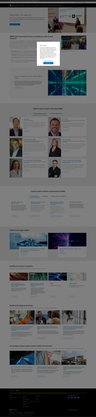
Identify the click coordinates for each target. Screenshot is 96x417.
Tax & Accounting (26, 399)
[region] (48, 54)
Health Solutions (28, 5)
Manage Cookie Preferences (48, 60)
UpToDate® (14, 216)
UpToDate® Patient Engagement (56, 216)
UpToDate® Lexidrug (35, 216)
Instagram (72, 397)
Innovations (60, 5)
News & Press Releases (14, 397)
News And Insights (36, 5)
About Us (11, 395)
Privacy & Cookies (19, 412)
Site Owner (37, 401)
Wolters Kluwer (12, 390)
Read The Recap (18, 87)
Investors (37, 399)
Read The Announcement (16, 338)
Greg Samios (26, 119)
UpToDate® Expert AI (15, 57)
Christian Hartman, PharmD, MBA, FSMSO (71, 160)
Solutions (24, 395)
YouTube (78, 397)
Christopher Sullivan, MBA (29, 139)
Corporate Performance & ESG (28, 401)
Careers (36, 397)
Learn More (14, 296)
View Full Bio (65, 130)
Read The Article (66, 376)
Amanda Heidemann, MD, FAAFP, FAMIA (32, 160)
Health (23, 5)
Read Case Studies (41, 376)
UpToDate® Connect (14, 54)
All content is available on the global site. (33, 0)
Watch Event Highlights (15, 24)
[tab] (40, 113)
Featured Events (44, 5)
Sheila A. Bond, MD (66, 139)
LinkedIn (75, 397)
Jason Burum (65, 119)
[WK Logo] (13, 409)
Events (11, 399)
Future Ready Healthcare (52, 5)
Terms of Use (12, 412)
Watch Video (66, 48)
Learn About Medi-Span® (74, 216)
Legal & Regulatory (26, 406)
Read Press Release (41, 338)
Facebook (68, 397)
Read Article (23, 254)
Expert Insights (38, 395)
